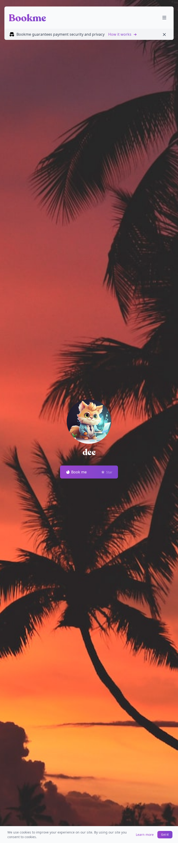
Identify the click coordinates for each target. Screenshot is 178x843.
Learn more (145, 834)
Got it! (165, 835)
